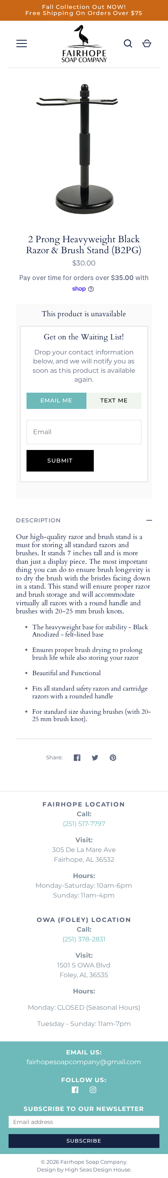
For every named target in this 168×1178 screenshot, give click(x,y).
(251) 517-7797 (84, 824)
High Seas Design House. (98, 1169)
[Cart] (147, 43)
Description (38, 520)
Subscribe (84, 1140)
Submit (60, 460)
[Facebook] (75, 1090)
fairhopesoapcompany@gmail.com (84, 1062)
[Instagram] (93, 1090)
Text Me (114, 400)
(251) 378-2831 (84, 939)
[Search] (128, 43)
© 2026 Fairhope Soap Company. (84, 1161)
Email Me (56, 400)
